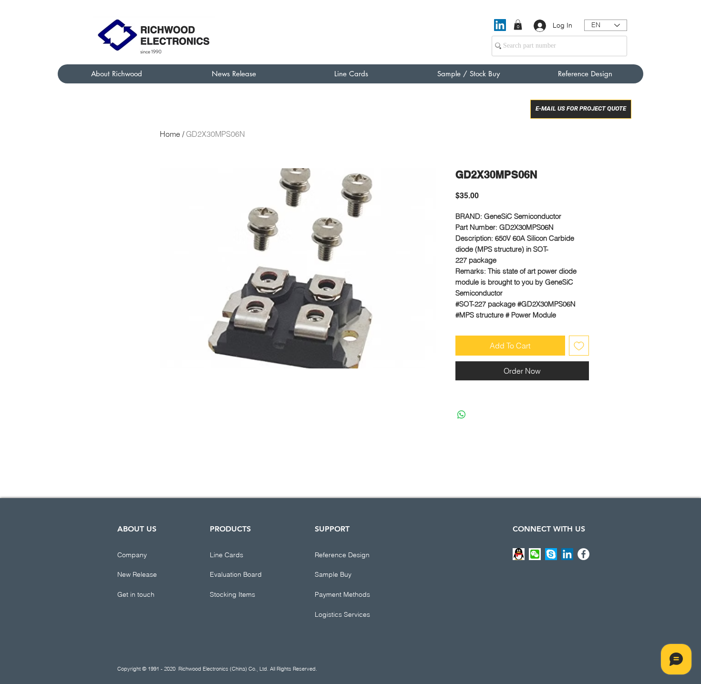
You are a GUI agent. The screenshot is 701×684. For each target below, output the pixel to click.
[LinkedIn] (500, 25)
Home (170, 134)
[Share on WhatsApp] (461, 414)
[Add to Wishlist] (579, 346)
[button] (518, 25)
